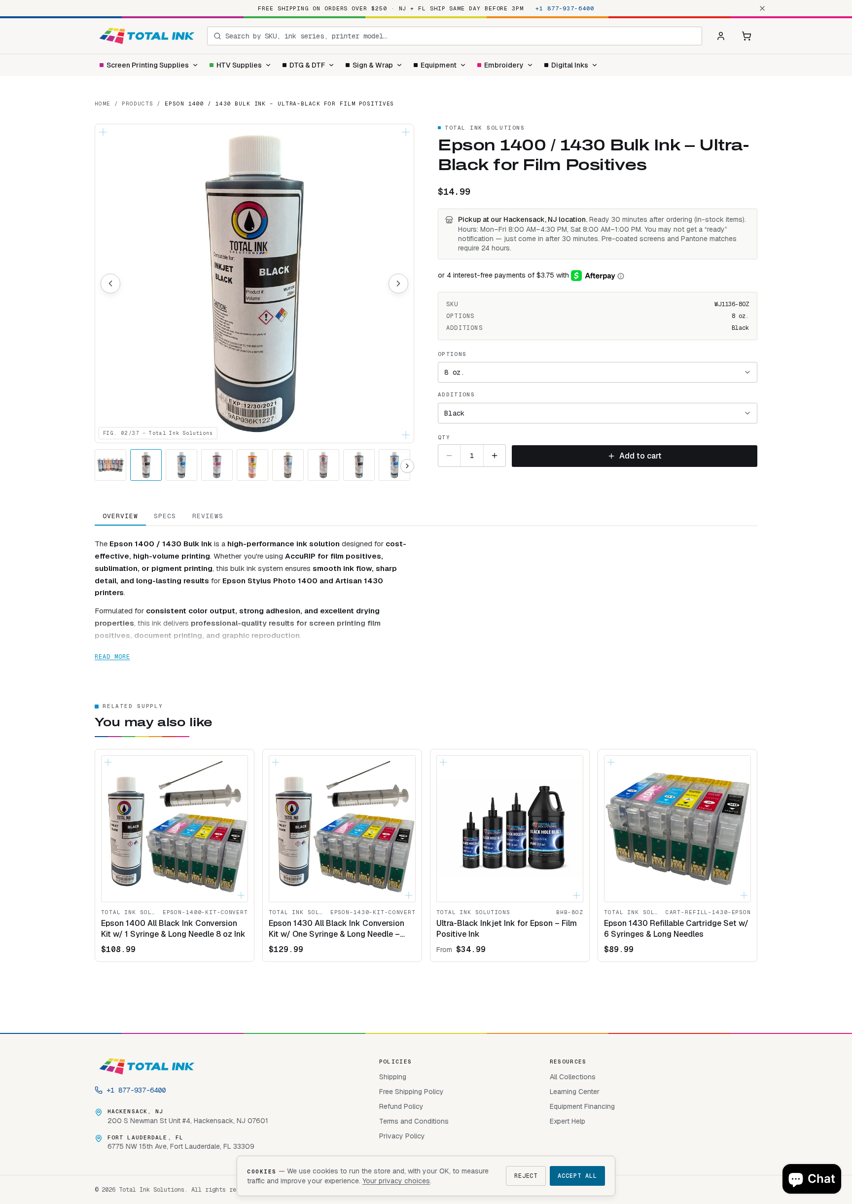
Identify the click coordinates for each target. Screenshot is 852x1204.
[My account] (721, 36)
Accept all (577, 1176)
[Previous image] (110, 283)
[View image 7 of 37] (323, 465)
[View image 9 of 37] (394, 465)
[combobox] (460, 36)
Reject (526, 1176)
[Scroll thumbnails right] (407, 466)
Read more (112, 657)
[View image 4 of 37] (217, 465)
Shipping (392, 1076)
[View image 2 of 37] (146, 465)
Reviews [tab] (207, 516)
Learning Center (575, 1091)
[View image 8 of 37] (359, 465)
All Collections (573, 1076)
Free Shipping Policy (411, 1091)
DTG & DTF (307, 65)
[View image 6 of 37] (288, 465)
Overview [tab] (120, 516)
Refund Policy (401, 1106)
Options (452, 354)
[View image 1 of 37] (110, 465)
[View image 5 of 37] (252, 465)
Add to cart (640, 456)
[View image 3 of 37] (181, 465)
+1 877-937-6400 (564, 8)
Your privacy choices (396, 1180)
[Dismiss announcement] (762, 8)
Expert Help (567, 1121)
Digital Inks (569, 65)
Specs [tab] (165, 516)
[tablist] (426, 516)
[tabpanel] (426, 594)
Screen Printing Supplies (147, 65)
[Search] (217, 36)
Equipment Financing (582, 1106)
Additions (456, 394)
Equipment (439, 65)
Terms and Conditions (414, 1121)
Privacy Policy (402, 1136)
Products (137, 103)
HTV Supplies (239, 65)
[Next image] (398, 283)
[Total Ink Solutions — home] (147, 36)
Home (102, 103)
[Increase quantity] (494, 455)
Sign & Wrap (373, 65)
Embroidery (504, 65)
